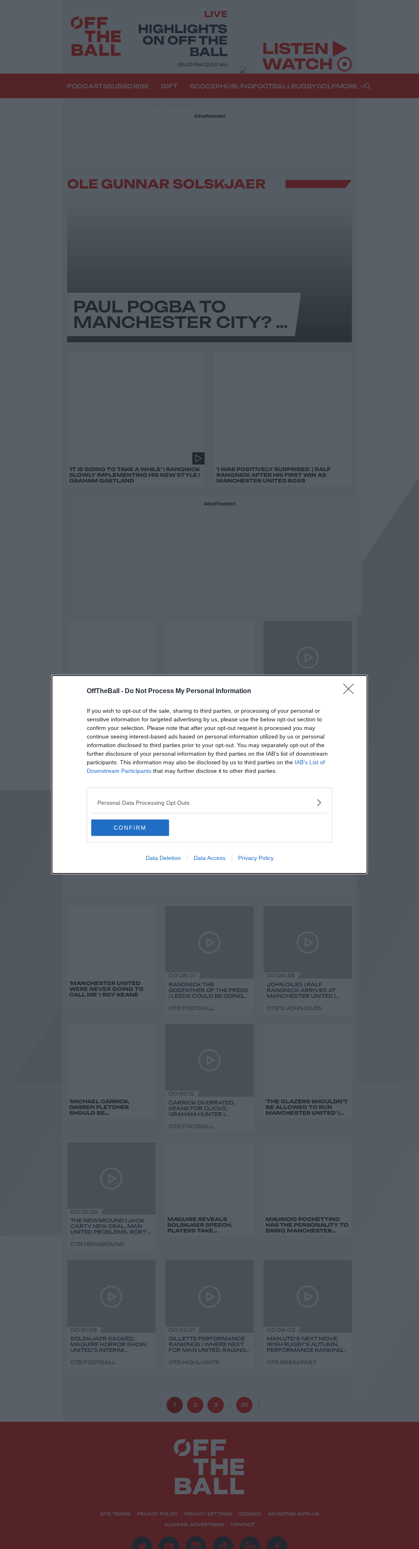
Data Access (209, 858)
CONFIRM (130, 827)
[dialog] (209, 774)
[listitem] (209, 802)
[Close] (351, 691)
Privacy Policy (256, 858)
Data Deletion (163, 858)
